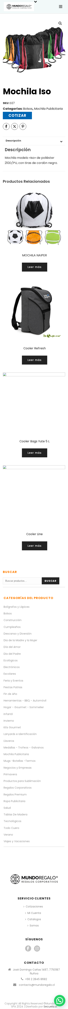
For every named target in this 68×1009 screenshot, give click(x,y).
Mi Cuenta (34, 913)
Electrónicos (12, 667)
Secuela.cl (50, 1006)
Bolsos (27, 108)
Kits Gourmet (12, 727)
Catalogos (34, 919)
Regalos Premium (15, 794)
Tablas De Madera (15, 814)
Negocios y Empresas (18, 768)
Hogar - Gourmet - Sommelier (24, 707)
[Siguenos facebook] (28, 948)
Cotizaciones (34, 906)
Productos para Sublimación (22, 781)
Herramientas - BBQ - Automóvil (25, 700)
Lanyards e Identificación (20, 734)
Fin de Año (10, 694)
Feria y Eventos (13, 680)
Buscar (50, 581)
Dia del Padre (12, 654)
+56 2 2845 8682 (36, 979)
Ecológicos (11, 660)
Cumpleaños (12, 627)
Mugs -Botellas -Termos (20, 761)
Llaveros (9, 741)
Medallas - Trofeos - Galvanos (24, 747)
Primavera (10, 774)
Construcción (13, 620)
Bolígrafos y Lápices (16, 607)
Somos (34, 925)
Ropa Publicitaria (14, 801)
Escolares (10, 674)
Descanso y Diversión (18, 634)
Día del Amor (12, 647)
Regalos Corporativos (18, 788)
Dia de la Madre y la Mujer (20, 640)
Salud (7, 808)
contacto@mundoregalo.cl (37, 985)
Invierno (9, 721)
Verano (8, 835)
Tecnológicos (12, 821)
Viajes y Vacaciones (17, 841)
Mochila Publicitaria (48, 108)
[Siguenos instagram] (37, 948)
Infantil (8, 714)
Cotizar (17, 115)
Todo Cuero (11, 828)
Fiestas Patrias (13, 687)
